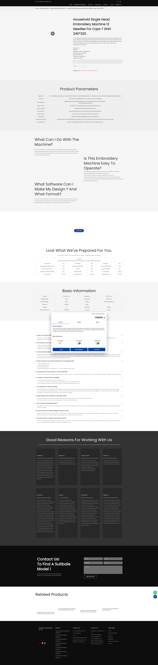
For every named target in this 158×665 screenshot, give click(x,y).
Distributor (110, 637)
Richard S (106, 455)
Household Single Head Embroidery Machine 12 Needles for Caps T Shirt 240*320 (85, 8)
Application (111, 639)
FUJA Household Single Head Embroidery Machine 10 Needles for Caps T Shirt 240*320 (67, 609)
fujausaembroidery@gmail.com (80, 637)
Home (109, 631)
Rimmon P (61, 455)
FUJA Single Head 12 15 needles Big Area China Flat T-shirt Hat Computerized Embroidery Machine (88, 611)
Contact (110, 643)
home (36, 8)
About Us (110, 635)
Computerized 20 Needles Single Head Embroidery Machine (110, 609)
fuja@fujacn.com (98, 638)
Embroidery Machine (44, 8)
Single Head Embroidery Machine (58, 8)
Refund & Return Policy (113, 641)
